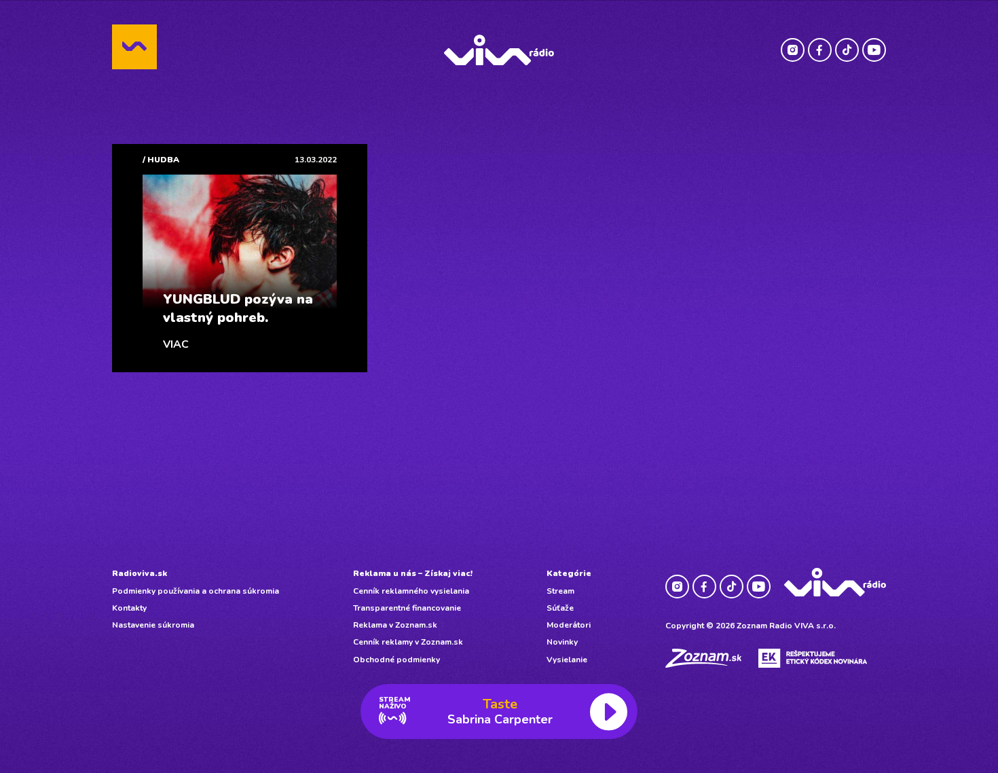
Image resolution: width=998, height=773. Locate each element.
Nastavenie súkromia (153, 624)
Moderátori (569, 624)
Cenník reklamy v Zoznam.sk (408, 641)
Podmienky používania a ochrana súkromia (195, 591)
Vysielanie (567, 659)
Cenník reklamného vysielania (411, 591)
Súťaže (560, 608)
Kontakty (129, 608)
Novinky (562, 641)
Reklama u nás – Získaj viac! (413, 573)
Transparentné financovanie (407, 608)
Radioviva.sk (139, 573)
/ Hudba (161, 159)
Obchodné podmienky (396, 659)
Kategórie (569, 573)
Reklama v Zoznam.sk (395, 624)
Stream (560, 591)
